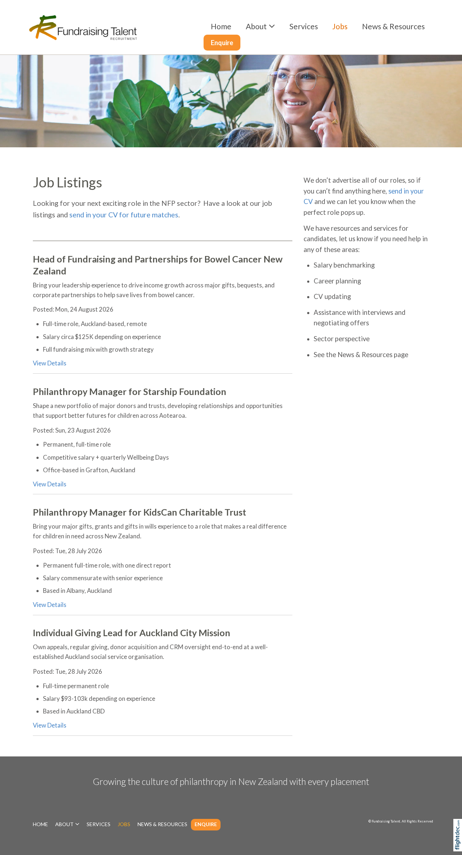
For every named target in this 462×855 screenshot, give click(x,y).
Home (221, 26)
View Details (49, 363)
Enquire (222, 43)
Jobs (340, 26)
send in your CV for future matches (123, 215)
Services (303, 26)
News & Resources (393, 26)
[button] (459, 845)
